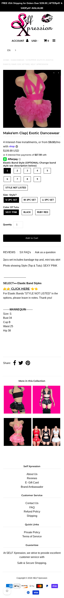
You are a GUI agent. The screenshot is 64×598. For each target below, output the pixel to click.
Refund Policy (32, 511)
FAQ (32, 507)
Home (6, 60)
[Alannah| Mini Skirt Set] (17, 412)
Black (27, 212)
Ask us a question (45, 252)
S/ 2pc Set (11, 200)
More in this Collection (32, 380)
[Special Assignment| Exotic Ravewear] (46, 445)
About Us (32, 474)
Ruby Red (42, 212)
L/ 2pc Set (48, 200)
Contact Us (31, 503)
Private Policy (32, 532)
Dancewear (17, 60)
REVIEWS (9, 252)
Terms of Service (32, 536)
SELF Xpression (40, 578)
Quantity (7, 224)
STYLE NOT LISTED (15, 187)
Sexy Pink (11, 212)
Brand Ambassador (32, 486)
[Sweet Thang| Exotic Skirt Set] (46, 412)
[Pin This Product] (28, 363)
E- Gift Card (32, 482)
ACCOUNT (18, 40)
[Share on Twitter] (20, 363)
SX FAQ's (26, 252)
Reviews (32, 478)
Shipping (32, 515)
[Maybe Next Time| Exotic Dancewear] (17, 445)
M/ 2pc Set (30, 200)
